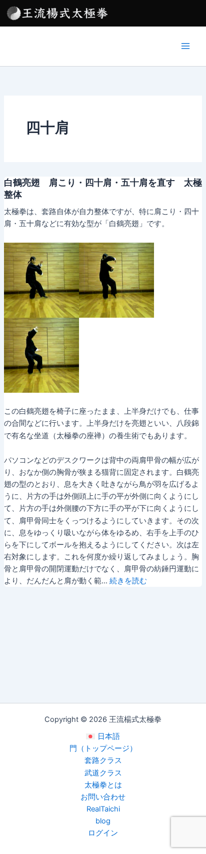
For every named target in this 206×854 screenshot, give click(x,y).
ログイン (103, 832)
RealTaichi (103, 808)
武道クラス (103, 772)
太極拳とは (103, 784)
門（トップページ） (103, 748)
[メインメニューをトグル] (185, 46)
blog (103, 820)
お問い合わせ (103, 796)
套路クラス (103, 760)
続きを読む (128, 580)
